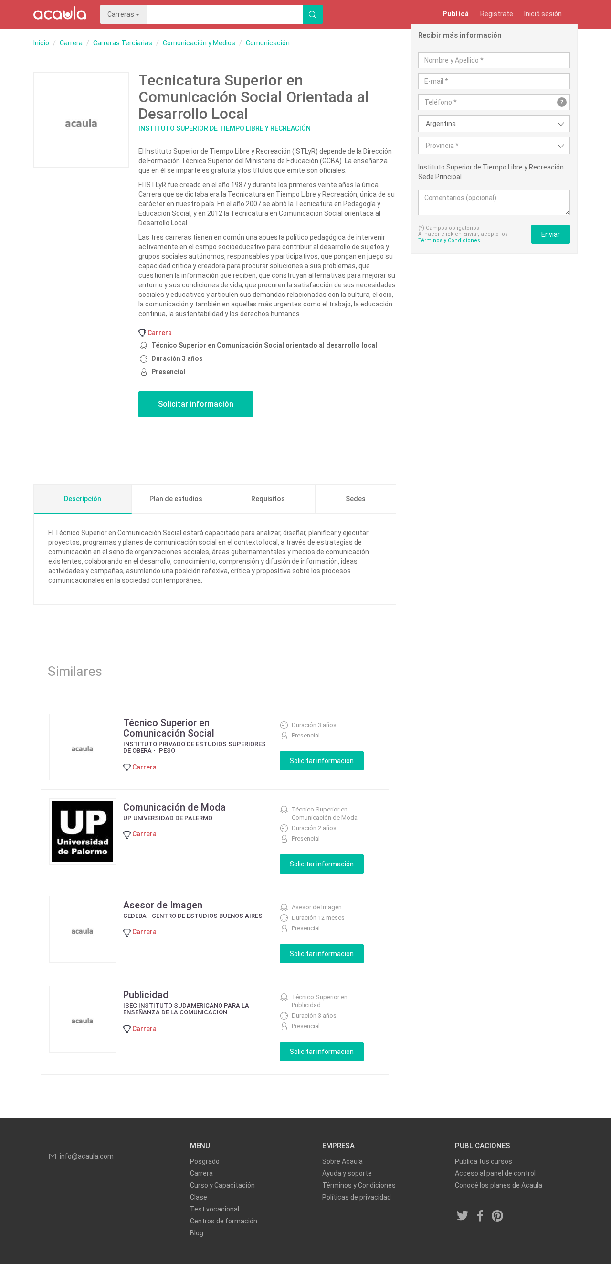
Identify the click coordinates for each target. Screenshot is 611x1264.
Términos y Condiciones (449, 240)
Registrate (496, 14)
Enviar (550, 234)
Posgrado (205, 1161)
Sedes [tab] (356, 499)
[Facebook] (480, 1216)
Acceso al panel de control (495, 1173)
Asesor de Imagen (162, 905)
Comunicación (268, 43)
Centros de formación (223, 1221)
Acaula (59, 14)
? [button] (561, 102)
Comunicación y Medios (199, 43)
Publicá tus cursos (483, 1161)
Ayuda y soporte (347, 1173)
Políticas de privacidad (356, 1197)
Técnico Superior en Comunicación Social (168, 728)
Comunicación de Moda (174, 807)
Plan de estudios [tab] (175, 499)
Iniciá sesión (543, 14)
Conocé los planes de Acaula (498, 1185)
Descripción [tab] (82, 499)
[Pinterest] (498, 1216)
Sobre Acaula (342, 1161)
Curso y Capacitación (222, 1185)
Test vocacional (214, 1209)
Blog (196, 1233)
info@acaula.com (87, 1156)
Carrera (71, 43)
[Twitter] (463, 1216)
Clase (198, 1197)
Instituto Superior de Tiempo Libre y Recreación (224, 128)
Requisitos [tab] (268, 499)
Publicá (455, 14)
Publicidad (146, 995)
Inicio (41, 43)
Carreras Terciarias (122, 43)
